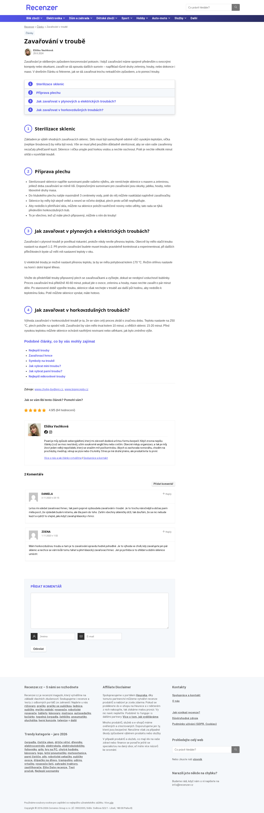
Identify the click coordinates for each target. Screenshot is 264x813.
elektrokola (53, 745)
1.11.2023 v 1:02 (49, 535)
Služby (178, 18)
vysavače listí (44, 763)
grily (40, 749)
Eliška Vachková (43, 50)
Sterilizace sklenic (50, 84)
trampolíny (65, 760)
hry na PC (51, 749)
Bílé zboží (32, 18)
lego (40, 753)
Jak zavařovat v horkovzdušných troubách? (69, 110)
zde (111, 802)
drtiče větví (62, 742)
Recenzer (29, 26)
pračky (41, 706)
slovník (197, 759)
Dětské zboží (105, 18)
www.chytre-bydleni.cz (49, 389)
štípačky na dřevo (45, 760)
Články (40, 26)
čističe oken (45, 742)
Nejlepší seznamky (47, 771)
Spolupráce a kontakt (95, 458)
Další (194, 18)
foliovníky (30, 749)
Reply (168, 494)
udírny (78, 760)
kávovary (30, 753)
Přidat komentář (163, 483)
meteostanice (77, 753)
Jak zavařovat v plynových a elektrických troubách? (76, 101)
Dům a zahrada (79, 18)
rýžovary (30, 706)
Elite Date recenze (55, 767)
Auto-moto (159, 18)
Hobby (140, 18)
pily (44, 756)
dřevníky (76, 742)
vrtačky (29, 763)
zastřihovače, (33, 767)
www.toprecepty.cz (76, 389)
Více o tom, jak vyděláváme (140, 716)
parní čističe (32, 756)
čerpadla (30, 742)
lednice (77, 706)
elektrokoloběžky (73, 745)
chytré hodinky (68, 749)
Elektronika (54, 18)
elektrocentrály (34, 745)
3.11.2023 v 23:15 (50, 497)
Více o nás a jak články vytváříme (63, 458)
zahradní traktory (66, 763)
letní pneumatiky (55, 753)
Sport (125, 18)
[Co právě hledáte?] (236, 7)
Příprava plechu (48, 93)
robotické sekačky (60, 756)
